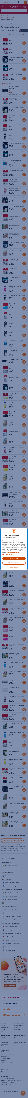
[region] (14, 549)
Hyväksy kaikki (14, 558)
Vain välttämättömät (14, 562)
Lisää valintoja (14, 567)
